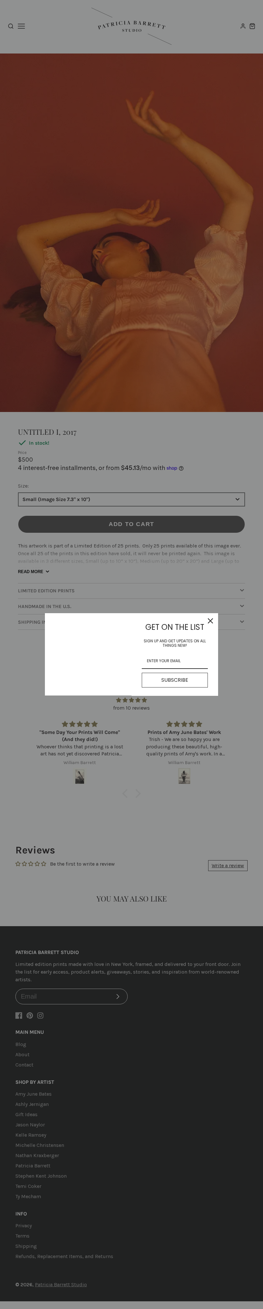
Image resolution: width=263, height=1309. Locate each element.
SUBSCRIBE (174, 680)
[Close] (210, 621)
